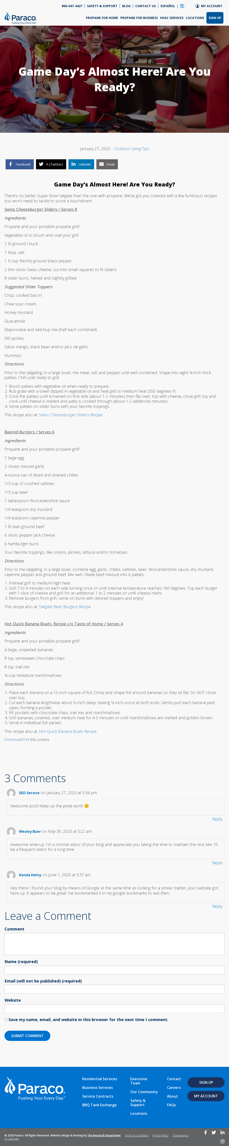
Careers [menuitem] (174, 1087)
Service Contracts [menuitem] (97, 1096)
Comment (14, 929)
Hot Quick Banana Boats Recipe (68, 731)
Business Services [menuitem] (97, 1087)
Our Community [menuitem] (144, 1091)
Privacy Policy (160, 1135)
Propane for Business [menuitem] (139, 18)
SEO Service (29, 792)
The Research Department (104, 1135)
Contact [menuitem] (174, 1078)
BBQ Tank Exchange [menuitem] (99, 1104)
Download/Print (17, 739)
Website (12, 1000)
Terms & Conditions (136, 1135)
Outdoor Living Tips (131, 148)
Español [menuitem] (168, 6)
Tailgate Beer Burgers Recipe (65, 606)
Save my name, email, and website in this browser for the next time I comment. (88, 1019)
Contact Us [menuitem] (145, 6)
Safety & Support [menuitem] (102, 6)
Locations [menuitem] (195, 18)
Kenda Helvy (30, 874)
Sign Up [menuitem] (215, 18)
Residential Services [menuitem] (99, 1078)
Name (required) (21, 961)
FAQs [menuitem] (171, 1104)
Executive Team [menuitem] (138, 1081)
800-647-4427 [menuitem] (72, 6)
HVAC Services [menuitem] (172, 18)
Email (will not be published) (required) (43, 981)
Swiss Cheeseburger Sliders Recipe (70, 414)
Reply (217, 819)
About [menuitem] (172, 1096)
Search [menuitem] (182, 6)
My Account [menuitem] (211, 6)
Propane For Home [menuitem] (102, 18)
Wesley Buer (30, 831)
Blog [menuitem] (126, 6)
